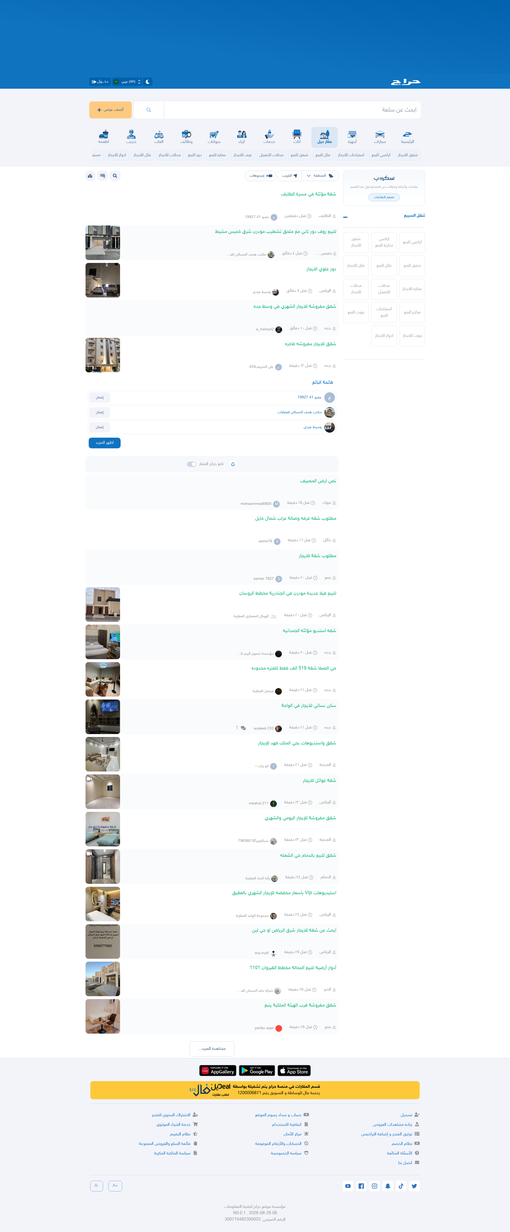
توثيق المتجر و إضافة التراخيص (386, 1134)
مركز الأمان (292, 1134)
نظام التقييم (180, 1134)
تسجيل (406, 1115)
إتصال (100, 397)
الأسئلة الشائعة (399, 1153)
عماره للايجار (412, 289)
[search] (149, 109)
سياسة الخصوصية (286, 1153)
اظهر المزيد (105, 442)
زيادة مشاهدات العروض (392, 1124)
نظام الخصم (402, 1143)
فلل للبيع (384, 265)
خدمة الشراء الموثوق (173, 1124)
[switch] (192, 464)
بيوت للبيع (356, 312)
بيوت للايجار (412, 335)
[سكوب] (102, 175)
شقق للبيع (412, 265)
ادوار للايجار (384, 335)
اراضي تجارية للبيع (384, 242)
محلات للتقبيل (384, 289)
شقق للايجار (356, 242)
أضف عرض (114, 109)
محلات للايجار (356, 289)
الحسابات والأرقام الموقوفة (278, 1143)
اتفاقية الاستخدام (286, 1124)
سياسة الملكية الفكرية (172, 1153)
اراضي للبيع (412, 242)
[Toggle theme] (147, 81)
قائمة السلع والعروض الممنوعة (164, 1143)
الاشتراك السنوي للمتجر (171, 1115)
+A (115, 1185)
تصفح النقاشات (384, 197)
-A (97, 1185)
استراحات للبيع (384, 312)
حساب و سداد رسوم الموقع (278, 1115)
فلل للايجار (356, 265)
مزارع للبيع (412, 312)
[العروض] (90, 176)
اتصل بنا (405, 1163)
